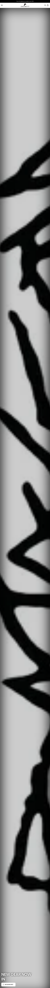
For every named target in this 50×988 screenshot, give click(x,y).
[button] (47, 5)
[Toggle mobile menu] (10, 5)
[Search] (45, 5)
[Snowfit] (25, 5)
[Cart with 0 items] (47, 5)
